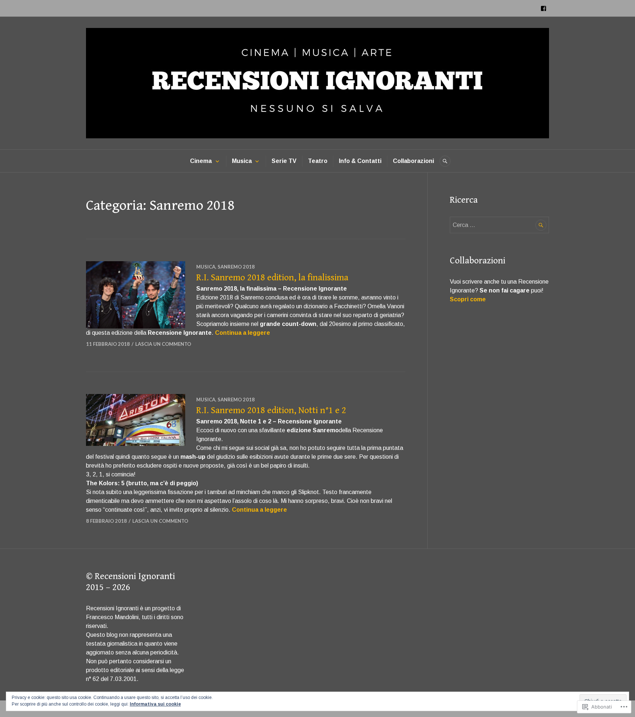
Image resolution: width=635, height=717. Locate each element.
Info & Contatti (360, 161)
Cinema (201, 161)
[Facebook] (543, 8)
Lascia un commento (163, 344)
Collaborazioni (413, 161)
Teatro (317, 161)
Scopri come (468, 299)
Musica (242, 161)
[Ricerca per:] (499, 225)
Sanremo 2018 (236, 267)
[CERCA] (445, 161)
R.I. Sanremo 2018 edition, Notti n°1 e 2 (271, 410)
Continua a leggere (242, 333)
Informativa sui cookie (155, 704)
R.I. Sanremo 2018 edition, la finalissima (272, 277)
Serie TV (284, 161)
